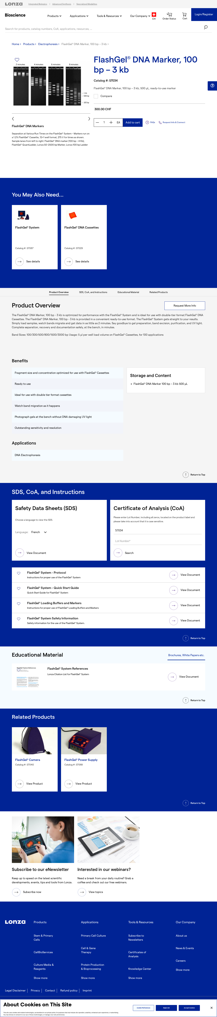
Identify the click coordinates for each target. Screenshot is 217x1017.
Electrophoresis (47, 44)
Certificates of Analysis (137, 954)
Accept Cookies (189, 1008)
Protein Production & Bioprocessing (92, 967)
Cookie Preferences (143, 1008)
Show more (40, 978)
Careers (180, 960)
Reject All (166, 1008)
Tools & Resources (108, 16)
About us (181, 935)
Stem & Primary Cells (43, 938)
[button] (212, 85)
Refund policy (68, 990)
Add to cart (133, 122)
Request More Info (185, 305)
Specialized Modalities (86, 4)
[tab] (59, 292)
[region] (108, 1008)
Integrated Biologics (37, 4)
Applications (77, 16)
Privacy (35, 990)
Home (15, 44)
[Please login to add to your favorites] (17, 60)
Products (52, 16)
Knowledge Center (139, 969)
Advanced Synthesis (61, 4)
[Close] (211, 1008)
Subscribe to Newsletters (136, 938)
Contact (50, 990)
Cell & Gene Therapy (88, 950)
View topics (96, 892)
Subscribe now (32, 892)
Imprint (87, 990)
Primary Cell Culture (93, 935)
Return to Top (198, 474)
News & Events (185, 948)
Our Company (138, 16)
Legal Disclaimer (15, 990)
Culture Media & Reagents (44, 967)
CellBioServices (43, 952)
